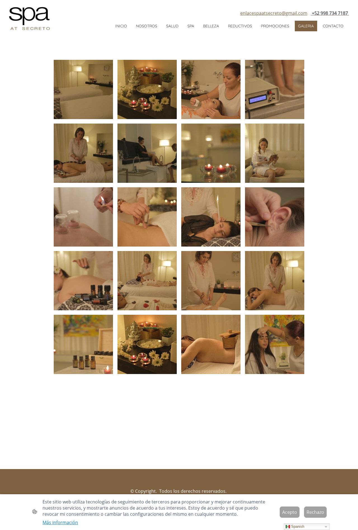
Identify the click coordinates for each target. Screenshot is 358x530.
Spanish (297, 526)
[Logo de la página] (29, 18)
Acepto (289, 512)
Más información (60, 522)
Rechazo (315, 512)
